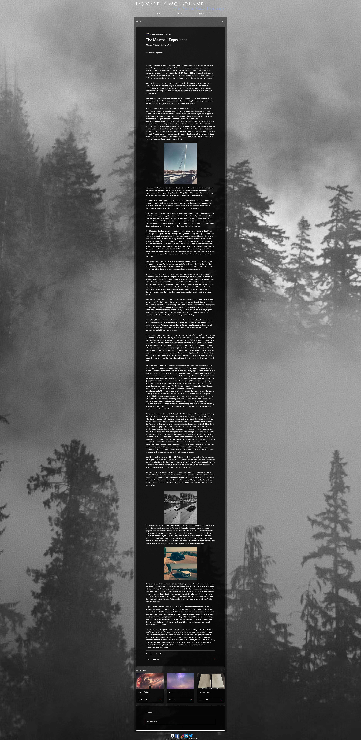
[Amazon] (172, 736)
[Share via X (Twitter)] (151, 653)
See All (223, 670)
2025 (171, 692)
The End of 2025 (145, 692)
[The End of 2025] (150, 681)
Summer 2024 (205, 692)
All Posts (138, 21)
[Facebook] (177, 736)
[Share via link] (160, 653)
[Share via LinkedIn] (156, 653)
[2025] (180, 681)
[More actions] (214, 34)
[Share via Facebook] (147, 653)
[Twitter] (191, 736)
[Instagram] (182, 736)
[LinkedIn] (186, 736)
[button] (222, 21)
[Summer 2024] (211, 681)
